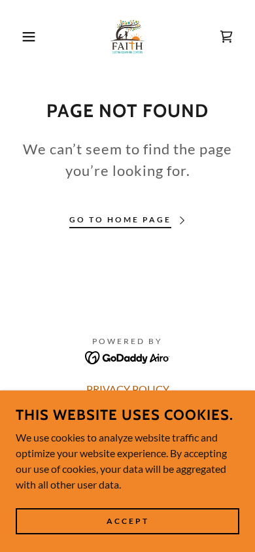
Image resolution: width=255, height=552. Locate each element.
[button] (20, 37)
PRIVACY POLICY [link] (127, 389)
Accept (128, 521)
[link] (127, 36)
